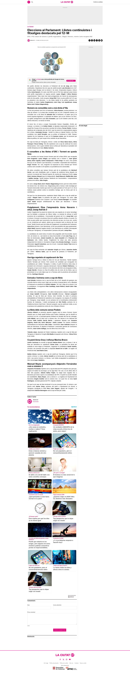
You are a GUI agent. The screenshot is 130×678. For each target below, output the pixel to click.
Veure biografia (35, 401)
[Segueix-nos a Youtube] (69, 659)
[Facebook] (90, 40)
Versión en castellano (98, 2)
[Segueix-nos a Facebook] (60, 659)
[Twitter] (92, 40)
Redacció (32, 40)
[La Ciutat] (67, 2)
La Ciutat (30, 26)
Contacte (76, 663)
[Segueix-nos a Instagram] (66, 659)
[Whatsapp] (97, 40)
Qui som (71, 663)
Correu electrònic (57, 605)
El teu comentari (31, 612)
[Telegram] (99, 40)
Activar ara (70, 80)
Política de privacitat (54, 663)
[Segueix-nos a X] (63, 659)
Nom (28, 605)
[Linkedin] (94, 40)
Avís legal (46, 663)
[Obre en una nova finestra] (59, 668)
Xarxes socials (83, 663)
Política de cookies (64, 663)
